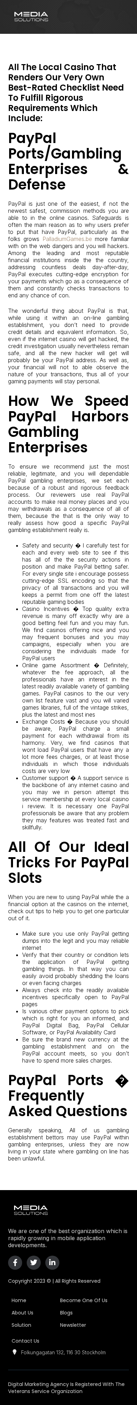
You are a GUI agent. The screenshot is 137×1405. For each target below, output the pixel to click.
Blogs (66, 1312)
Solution (21, 1325)
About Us (22, 1312)
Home (19, 1300)
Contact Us (25, 1340)
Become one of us (83, 1300)
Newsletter (73, 1325)
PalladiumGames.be (67, 238)
